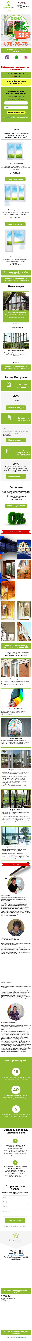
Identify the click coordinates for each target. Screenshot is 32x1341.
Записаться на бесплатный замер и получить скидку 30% (16, 279)
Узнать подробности (16, 506)
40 (16, 1089)
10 (16, 1071)
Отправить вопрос (15, 1221)
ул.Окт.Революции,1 (16, 1255)
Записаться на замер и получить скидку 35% (16, 1291)
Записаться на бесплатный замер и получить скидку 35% (16, 367)
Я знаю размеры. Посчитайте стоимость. (16, 273)
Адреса (9, 10)
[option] (16, 306)
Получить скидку (16, 408)
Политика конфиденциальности (16, 1337)
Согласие (7, 117)
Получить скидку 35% (16, 112)
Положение (25, 116)
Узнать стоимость (15, 179)
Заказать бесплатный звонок (16, 50)
